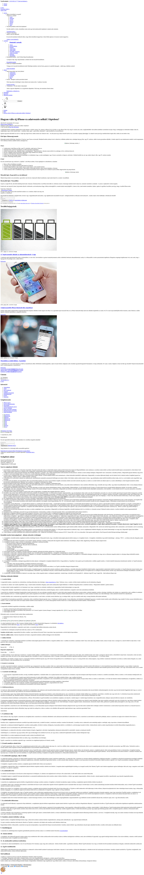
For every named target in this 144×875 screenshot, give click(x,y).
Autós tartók (12, 50)
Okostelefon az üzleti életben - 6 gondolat (13, 361)
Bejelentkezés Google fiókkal (23, 451)
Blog (11, 78)
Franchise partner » (5, 9)
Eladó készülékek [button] (11, 68)
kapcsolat (6, 93)
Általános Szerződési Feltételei (37, 203)
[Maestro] (6, 417)
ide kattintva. (61, 623)
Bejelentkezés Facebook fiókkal (8, 451)
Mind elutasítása (27, 864)
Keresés (20, 101)
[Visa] (5, 421)
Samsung (12, 18)
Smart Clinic (4, 10)
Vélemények (13, 74)
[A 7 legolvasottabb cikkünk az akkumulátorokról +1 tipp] (29, 250)
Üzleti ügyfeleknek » (23, 1)
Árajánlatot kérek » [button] (11, 31)
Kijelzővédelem (13, 46)
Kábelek (12, 47)
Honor (11, 23)
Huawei (11, 21)
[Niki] (9, 127)
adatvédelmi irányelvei (25, 203)
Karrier (11, 76)
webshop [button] (6, 40)
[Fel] (1, 873)
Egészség (12, 54)
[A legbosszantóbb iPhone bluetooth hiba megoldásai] (29, 303)
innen (18, 624)
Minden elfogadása (5, 864)
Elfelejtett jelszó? (12, 445)
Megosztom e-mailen (7, 190)
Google (11, 19)
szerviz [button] (5, 13)
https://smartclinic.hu (51, 582)
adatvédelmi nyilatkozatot (21, 200)
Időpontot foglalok (8, 95)
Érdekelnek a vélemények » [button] (13, 91)
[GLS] (5, 427)
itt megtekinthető (64, 830)
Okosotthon (12, 55)
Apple (11, 17)
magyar (5, 3)
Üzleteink (12, 75)
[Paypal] (6, 425)
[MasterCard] (7, 416)
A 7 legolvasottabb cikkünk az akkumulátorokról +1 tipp (18, 254)
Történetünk (12, 72)
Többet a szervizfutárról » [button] (13, 39)
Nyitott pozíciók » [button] (11, 84)
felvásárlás (6, 92)
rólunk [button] (5, 70)
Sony (11, 25)
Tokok (11, 44)
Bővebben (16, 127)
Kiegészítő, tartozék (16, 42)
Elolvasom (3, 261)
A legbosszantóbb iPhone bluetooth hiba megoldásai (17, 307)
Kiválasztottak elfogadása (16, 864)
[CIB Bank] (7, 414)
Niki (12, 127)
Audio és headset (14, 53)
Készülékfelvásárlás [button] (11, 62)
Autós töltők (12, 49)
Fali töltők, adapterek (15, 51)
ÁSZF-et (11, 200)
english (5, 5)
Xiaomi (11, 22)
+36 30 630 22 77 (13, 1)
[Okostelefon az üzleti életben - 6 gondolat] (29, 356)
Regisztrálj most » (30, 452)
